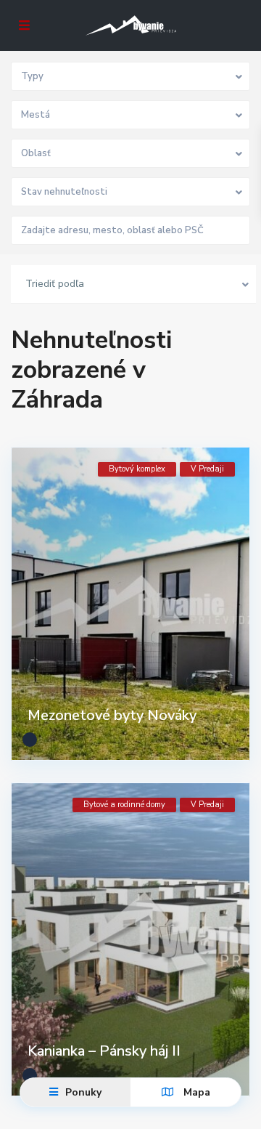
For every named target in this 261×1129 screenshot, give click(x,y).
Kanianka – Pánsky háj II (104, 1051)
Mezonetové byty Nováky (112, 715)
